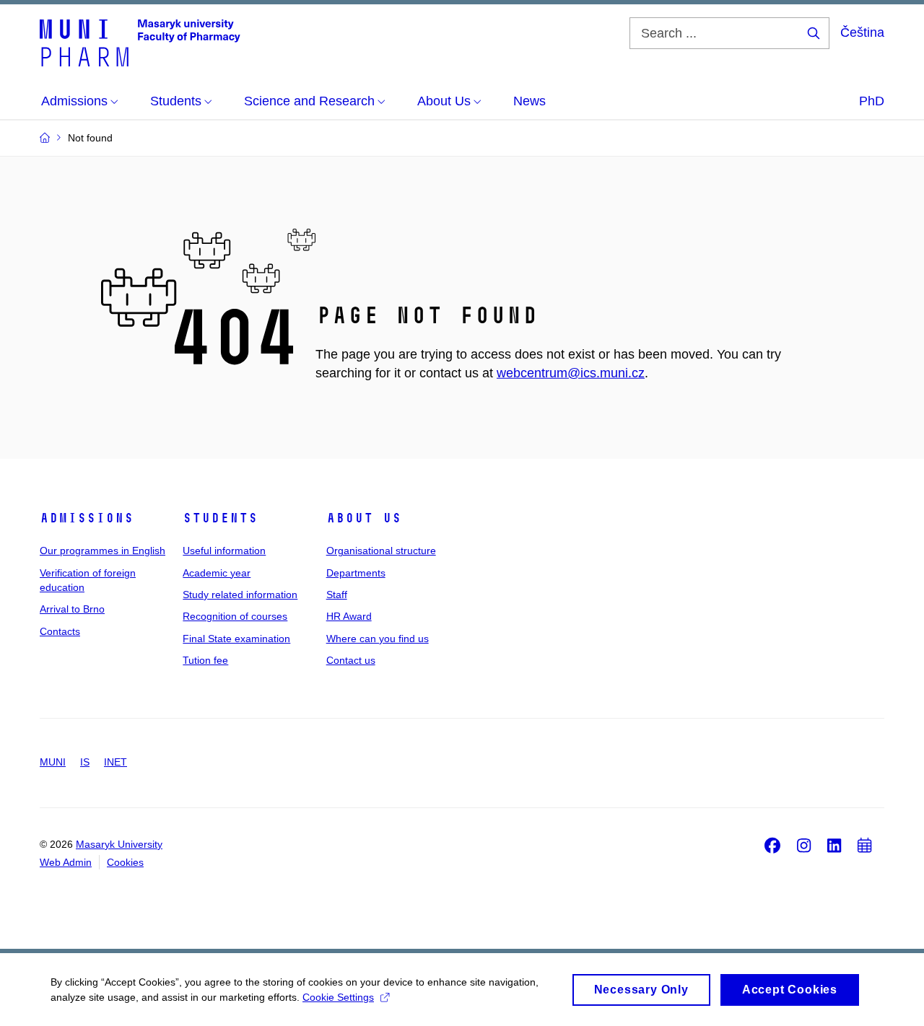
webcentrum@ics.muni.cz (571, 373)
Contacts (60, 631)
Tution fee (205, 660)
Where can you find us (377, 638)
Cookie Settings (338, 997)
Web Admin (66, 862)
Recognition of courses (235, 616)
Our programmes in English (102, 550)
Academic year (216, 573)
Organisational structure (381, 550)
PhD (871, 101)
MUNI (53, 762)
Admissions (87, 518)
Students (220, 518)
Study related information (240, 594)
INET (115, 762)
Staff (336, 594)
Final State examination (236, 638)
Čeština (862, 32)
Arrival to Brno (72, 609)
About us (363, 518)
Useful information (224, 550)
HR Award (349, 616)
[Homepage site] (140, 41)
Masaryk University (119, 844)
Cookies (125, 862)
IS (85, 762)
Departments (355, 573)
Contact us (350, 660)
